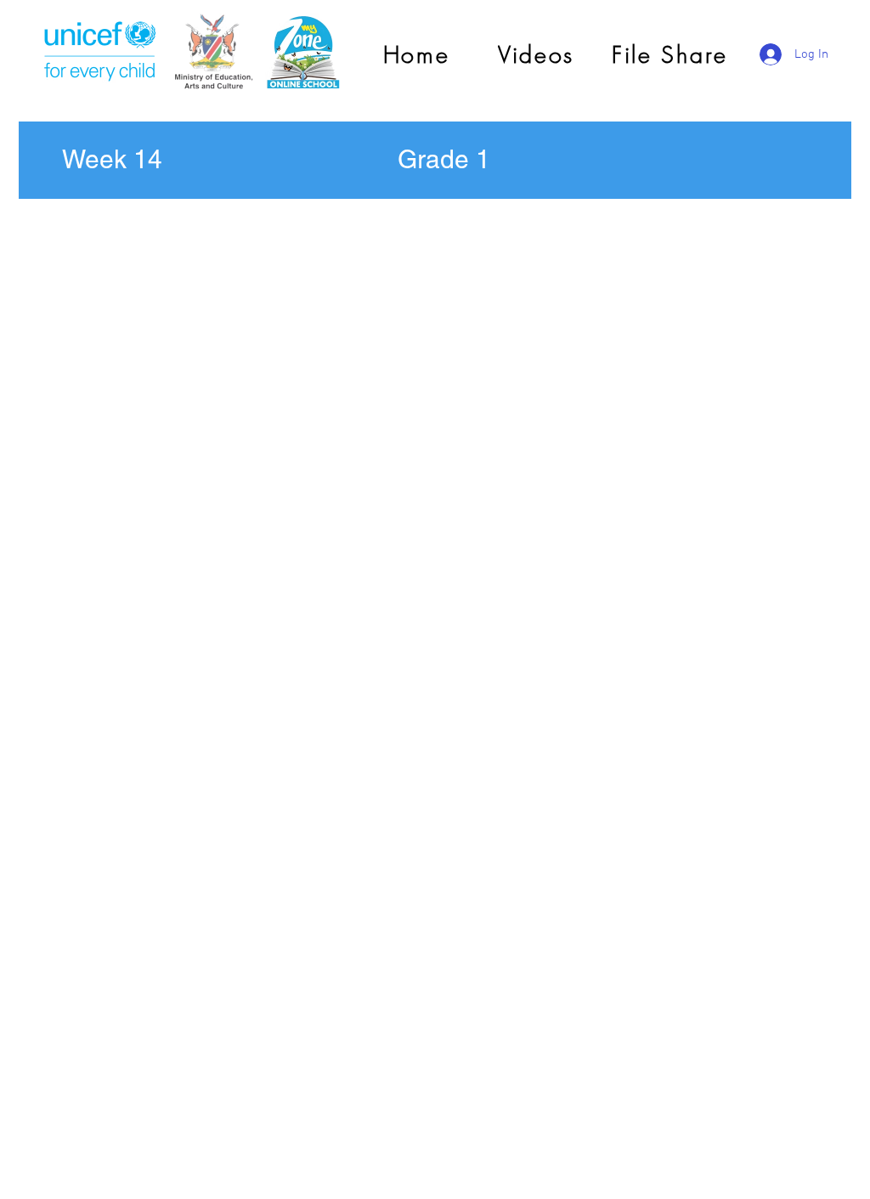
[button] (112, 160)
